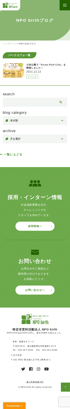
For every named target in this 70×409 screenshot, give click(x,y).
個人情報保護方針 (35, 382)
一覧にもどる (13, 154)
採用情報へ (35, 226)
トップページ (9, 44)
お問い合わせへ (35, 290)
